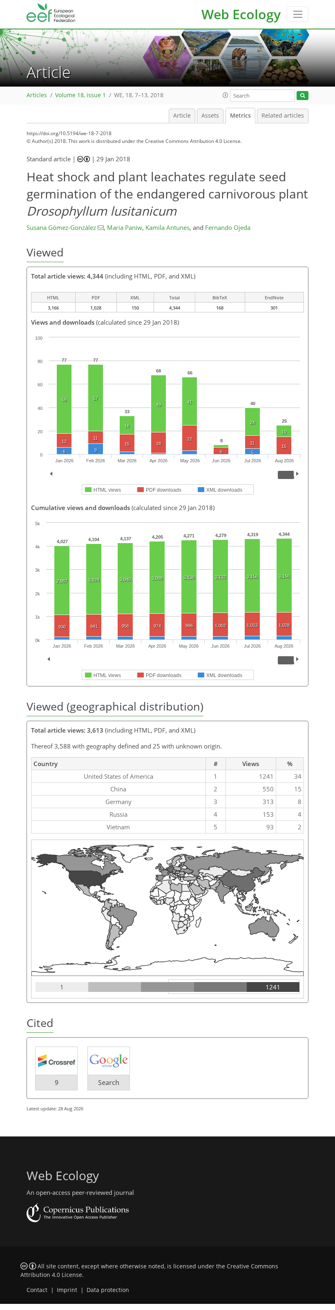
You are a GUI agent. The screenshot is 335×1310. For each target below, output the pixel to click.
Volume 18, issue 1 (80, 95)
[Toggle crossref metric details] (56, 1060)
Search (108, 1082)
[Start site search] (302, 95)
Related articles (282, 115)
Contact (37, 1290)
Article (182, 115)
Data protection (108, 1290)
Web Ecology (241, 14)
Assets (210, 115)
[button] (225, 95)
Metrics (240, 115)
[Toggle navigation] (297, 14)
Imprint (67, 1290)
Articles (37, 95)
